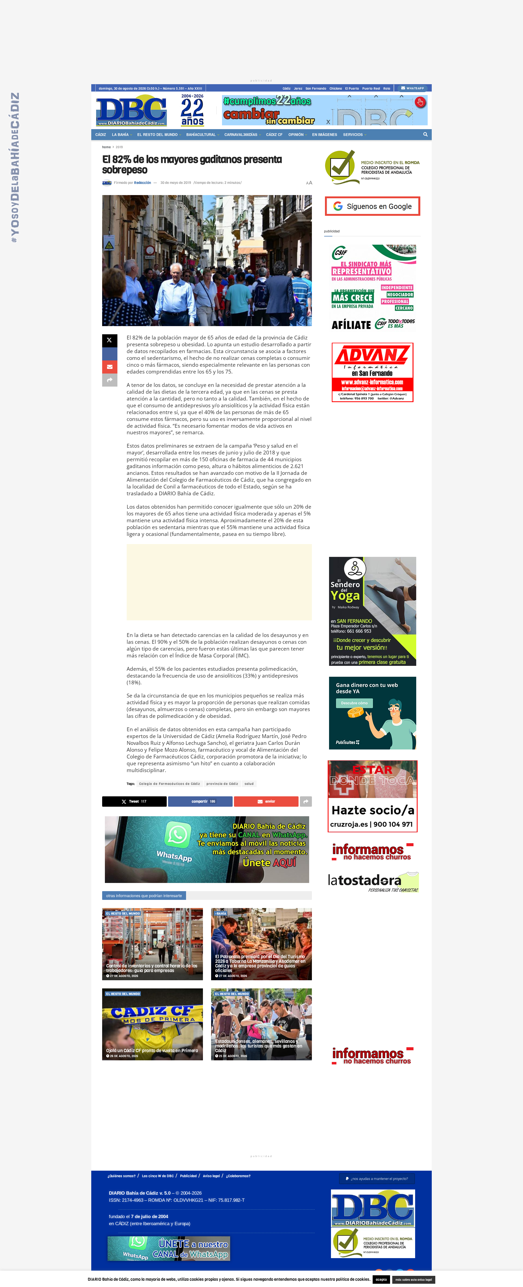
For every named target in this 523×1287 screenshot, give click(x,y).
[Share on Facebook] (109, 353)
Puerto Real (371, 88)
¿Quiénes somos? (122, 1176)
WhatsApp (415, 88)
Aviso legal (211, 1176)
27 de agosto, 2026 (123, 976)
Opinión (295, 134)
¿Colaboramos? (238, 1176)
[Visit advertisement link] (325, 110)
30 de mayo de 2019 (175, 182)
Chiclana (336, 88)
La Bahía (120, 134)
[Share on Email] (109, 367)
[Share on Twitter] (109, 340)
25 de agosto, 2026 (232, 1056)
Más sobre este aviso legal (410, 1280)
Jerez (298, 88)
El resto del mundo (157, 134)
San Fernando (316, 88)
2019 (119, 147)
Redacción (142, 182)
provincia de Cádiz (222, 784)
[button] (377, 1178)
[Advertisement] (261, 38)
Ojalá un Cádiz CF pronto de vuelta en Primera (152, 1051)
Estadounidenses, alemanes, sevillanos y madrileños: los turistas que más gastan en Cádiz (258, 1046)
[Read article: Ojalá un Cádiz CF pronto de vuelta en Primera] (152, 1024)
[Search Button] (425, 134)
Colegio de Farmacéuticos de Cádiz (169, 784)
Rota (386, 88)
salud (249, 784)
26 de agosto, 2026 (123, 1056)
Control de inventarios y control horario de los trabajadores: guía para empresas (151, 968)
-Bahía (220, 914)
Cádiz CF (274, 134)
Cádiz (287, 88)
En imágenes (324, 134)
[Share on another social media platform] (109, 380)
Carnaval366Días (240, 134)
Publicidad (188, 1176)
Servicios (353, 134)
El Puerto (352, 88)
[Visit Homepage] (152, 110)
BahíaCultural (201, 134)
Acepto (456, 1280)
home (106, 147)
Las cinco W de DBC (158, 1176)
